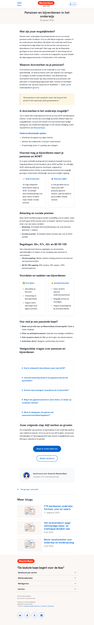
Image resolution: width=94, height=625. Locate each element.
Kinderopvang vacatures (32, 606)
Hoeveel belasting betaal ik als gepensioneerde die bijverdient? (45, 379)
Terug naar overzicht (29, 489)
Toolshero (44, 606)
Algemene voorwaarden (25, 604)
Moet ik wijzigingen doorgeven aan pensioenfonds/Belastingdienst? (38, 413)
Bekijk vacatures (47, 458)
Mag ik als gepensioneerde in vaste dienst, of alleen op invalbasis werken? (46, 401)
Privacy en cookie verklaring (26, 602)
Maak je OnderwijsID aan (47, 449)
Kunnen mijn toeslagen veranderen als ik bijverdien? (46, 390)
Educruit (51, 606)
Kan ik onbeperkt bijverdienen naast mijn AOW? (44, 368)
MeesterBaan (39, 127)
